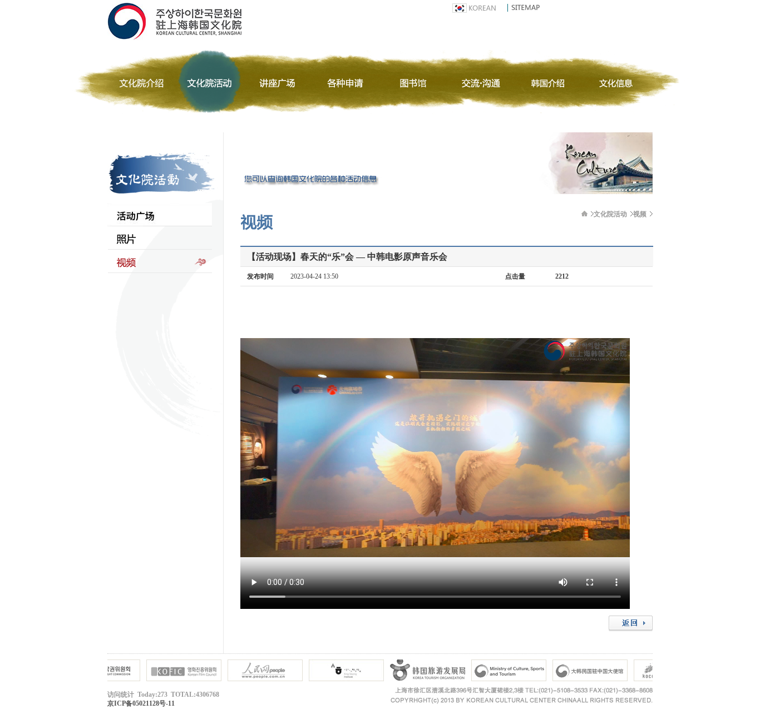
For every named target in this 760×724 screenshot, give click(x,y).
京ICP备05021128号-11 (141, 703)
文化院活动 (610, 214)
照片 (159, 238)
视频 (159, 261)
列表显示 (159, 214)
